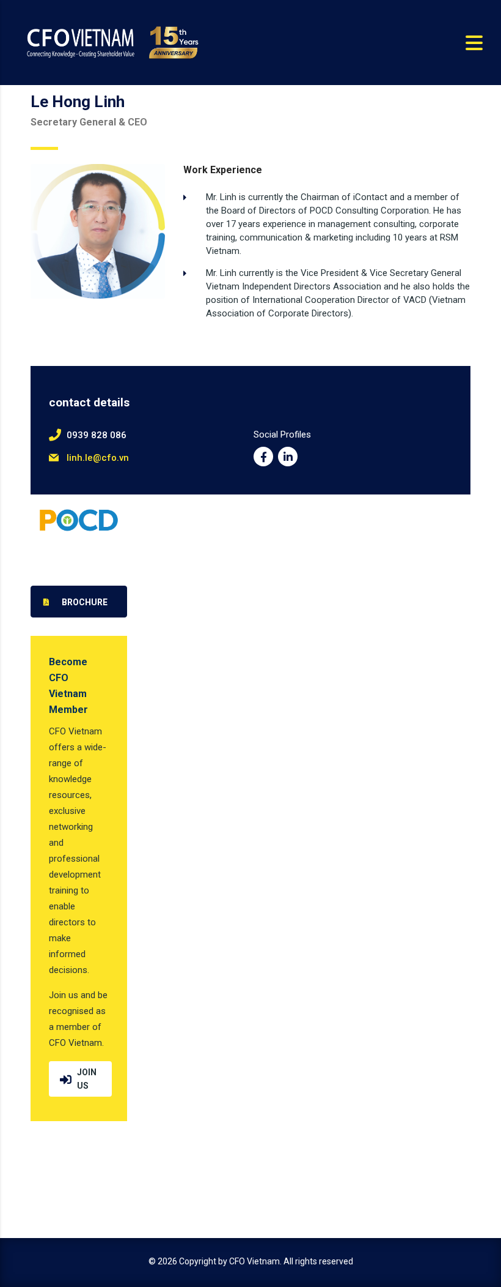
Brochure (85, 602)
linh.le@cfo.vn (98, 457)
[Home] (111, 42)
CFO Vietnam (254, 1261)
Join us (87, 1079)
